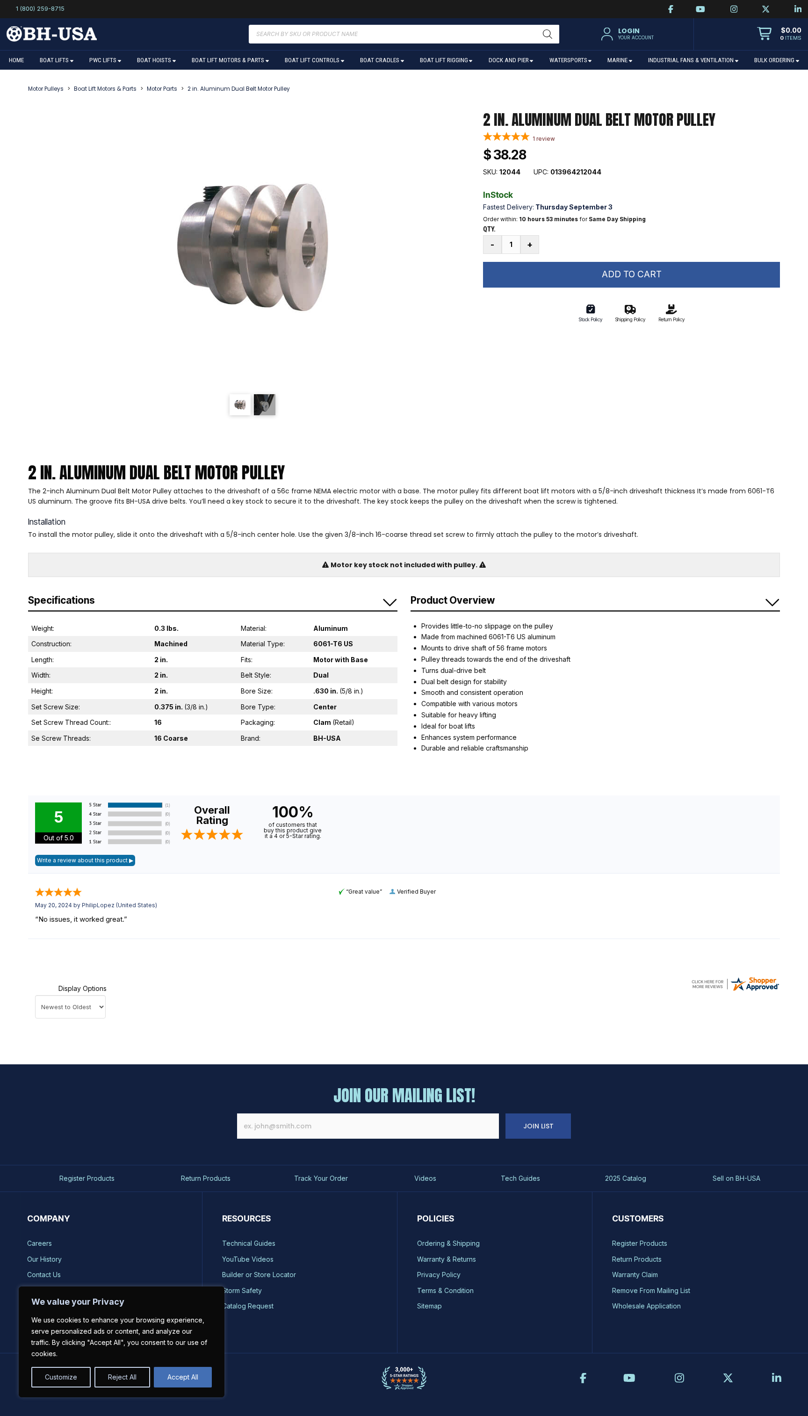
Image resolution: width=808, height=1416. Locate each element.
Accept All (182, 1377)
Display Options (82, 988)
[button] (626, 34)
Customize (61, 1377)
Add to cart (632, 274)
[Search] (547, 34)
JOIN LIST (538, 1126)
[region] (121, 1341)
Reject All (122, 1377)
